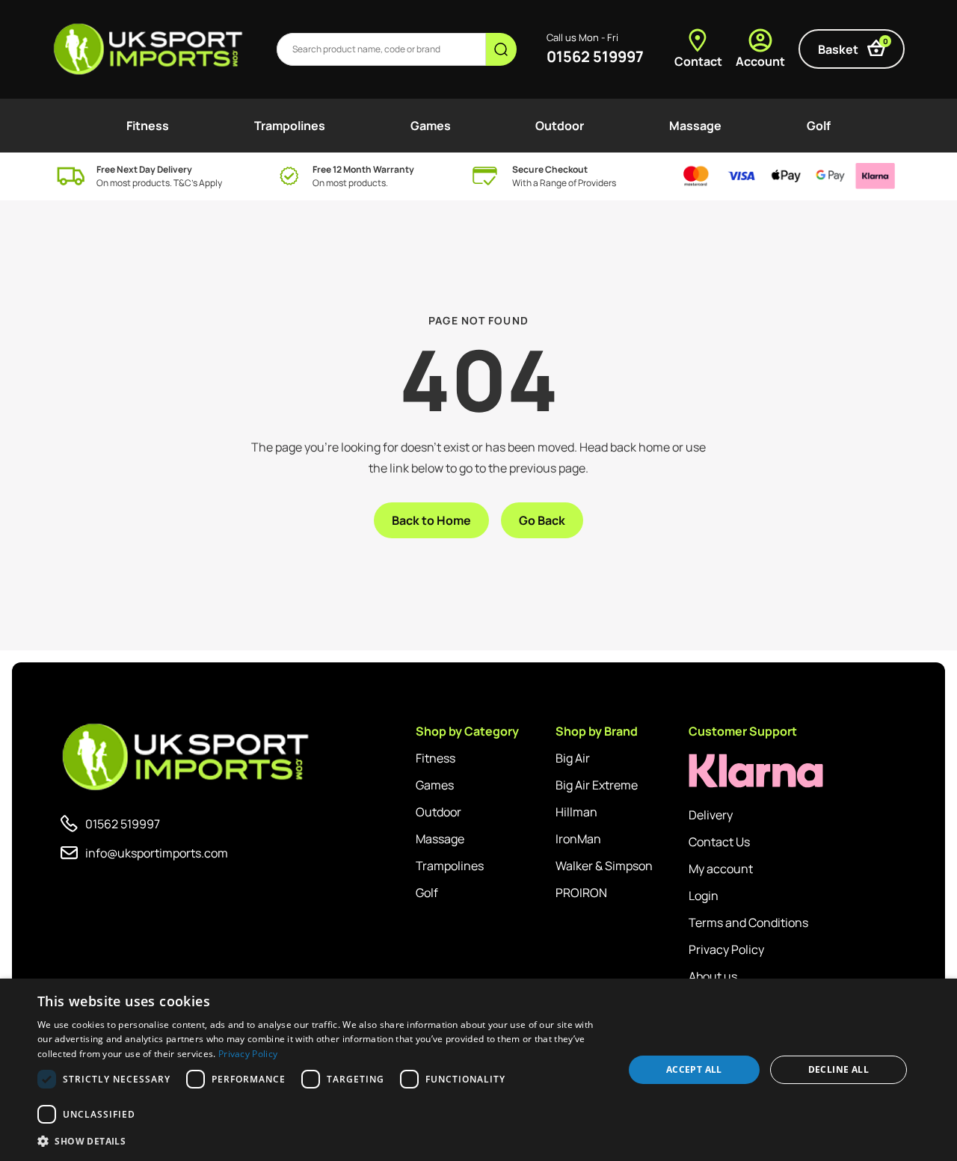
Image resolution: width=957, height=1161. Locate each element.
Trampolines (289, 126)
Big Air (573, 758)
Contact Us (719, 842)
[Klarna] (756, 771)
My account (721, 868)
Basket (853, 47)
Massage (695, 126)
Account (760, 61)
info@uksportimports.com (156, 853)
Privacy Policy (726, 949)
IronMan (578, 839)
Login (703, 895)
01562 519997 (595, 56)
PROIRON (581, 892)
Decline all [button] (838, 1069)
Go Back (542, 520)
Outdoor (559, 126)
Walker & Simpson (604, 865)
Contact (698, 61)
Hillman (576, 812)
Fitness (147, 126)
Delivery (711, 815)
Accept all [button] (694, 1069)
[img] (149, 49)
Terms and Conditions (748, 922)
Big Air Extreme (597, 785)
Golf (819, 126)
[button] (321, 1141)
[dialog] (478, 1070)
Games (430, 126)
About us (713, 976)
